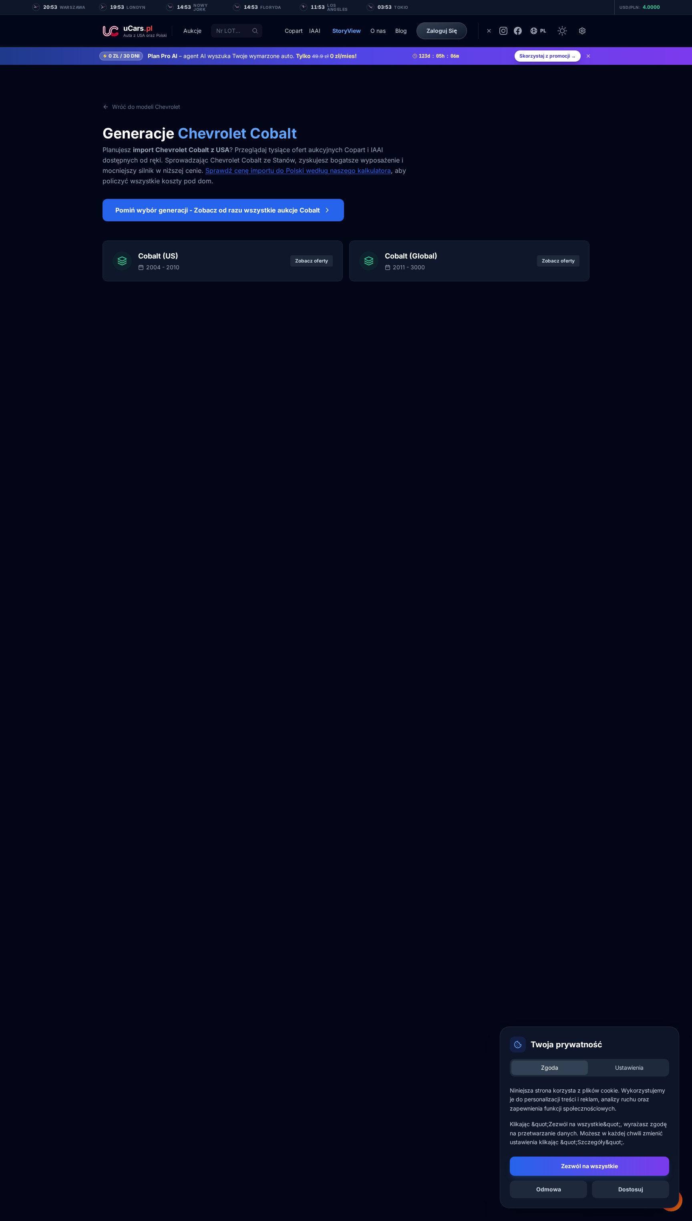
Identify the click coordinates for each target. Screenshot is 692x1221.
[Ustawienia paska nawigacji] (582, 31)
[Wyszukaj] (255, 31)
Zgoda (549, 1067)
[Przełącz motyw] (562, 31)
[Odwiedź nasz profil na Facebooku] (518, 31)
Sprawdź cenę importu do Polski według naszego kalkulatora (298, 170)
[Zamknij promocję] (588, 56)
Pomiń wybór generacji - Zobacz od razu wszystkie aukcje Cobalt (217, 210)
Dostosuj (630, 1189)
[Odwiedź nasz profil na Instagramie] (503, 31)
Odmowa (548, 1189)
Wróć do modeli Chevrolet (146, 106)
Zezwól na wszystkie (589, 1166)
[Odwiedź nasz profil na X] (489, 31)
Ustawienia (629, 1067)
